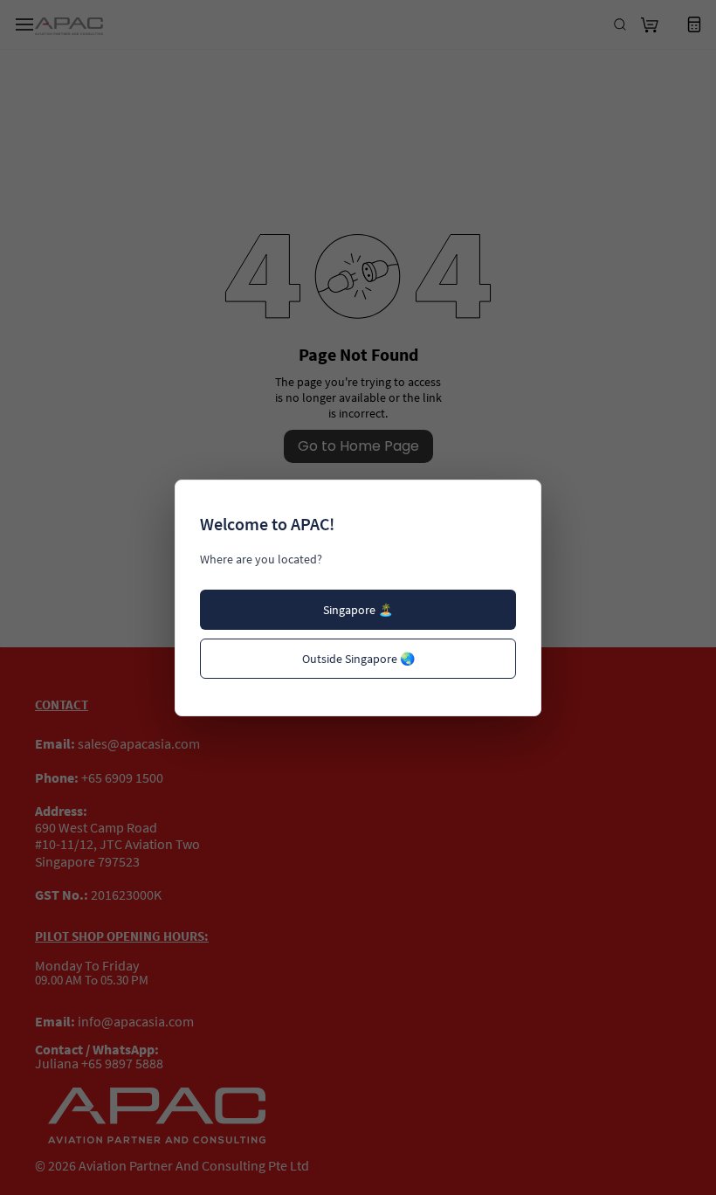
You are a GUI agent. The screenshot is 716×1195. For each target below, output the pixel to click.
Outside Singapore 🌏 (358, 659)
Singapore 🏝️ (358, 610)
